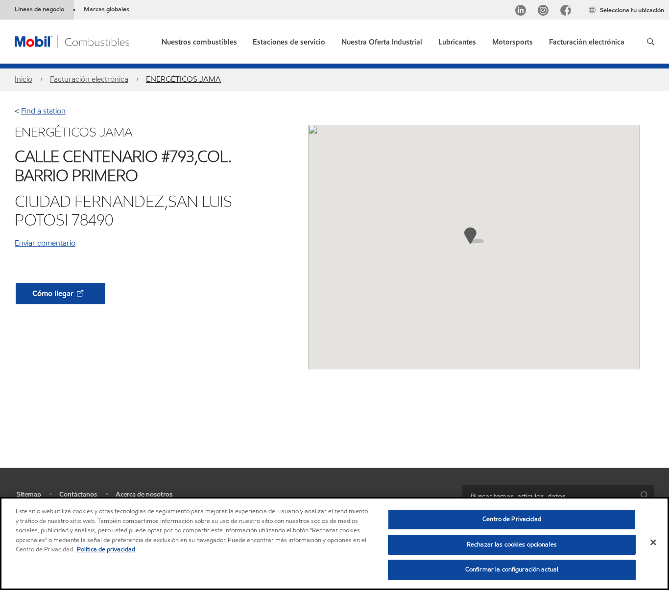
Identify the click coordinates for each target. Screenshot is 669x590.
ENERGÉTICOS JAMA (183, 79)
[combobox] (558, 496)
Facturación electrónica (89, 79)
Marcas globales (106, 9)
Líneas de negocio (39, 9)
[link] (586, 40)
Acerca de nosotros (144, 494)
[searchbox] (548, 496)
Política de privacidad (106, 549)
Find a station (43, 111)
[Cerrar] (653, 542)
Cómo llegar (53, 293)
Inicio (23, 79)
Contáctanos (78, 494)
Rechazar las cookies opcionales (512, 544)
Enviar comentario (45, 243)
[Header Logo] (72, 41)
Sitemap (29, 494)
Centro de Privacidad (511, 519)
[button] (650, 42)
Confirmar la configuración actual (511, 569)
